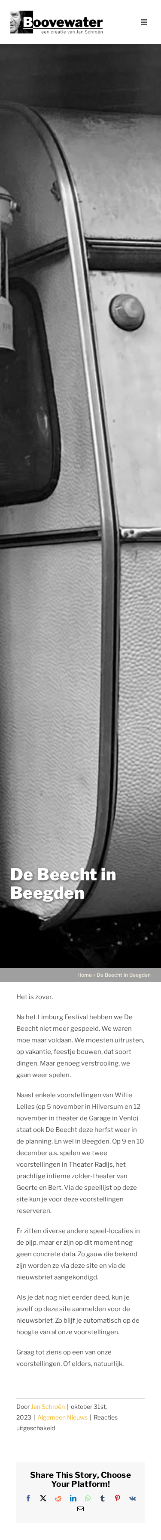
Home (84, 975)
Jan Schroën (48, 1406)
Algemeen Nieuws (62, 1417)
